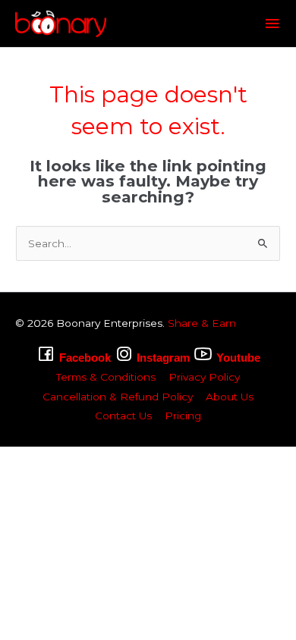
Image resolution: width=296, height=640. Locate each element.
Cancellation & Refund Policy (118, 397)
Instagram (163, 357)
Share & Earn (202, 323)
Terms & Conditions (106, 377)
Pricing (183, 415)
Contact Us (123, 415)
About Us (229, 397)
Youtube (238, 357)
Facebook (85, 357)
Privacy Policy (204, 377)
